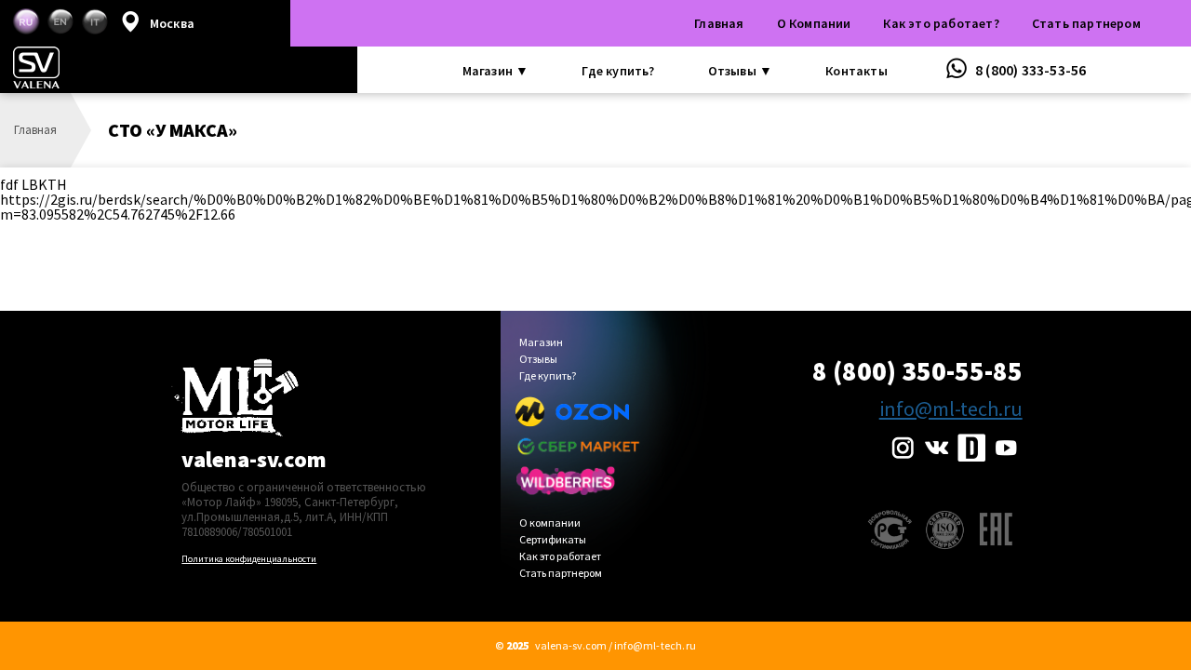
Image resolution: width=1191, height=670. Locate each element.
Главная (718, 23)
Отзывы (538, 360)
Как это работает (560, 557)
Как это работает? (940, 23)
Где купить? (618, 70)
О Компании (814, 23)
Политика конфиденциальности (248, 559)
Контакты (856, 70)
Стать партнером (1086, 23)
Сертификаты (552, 540)
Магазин (541, 343)
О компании (550, 523)
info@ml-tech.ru (951, 408)
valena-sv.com (254, 459)
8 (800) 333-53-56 (1029, 69)
